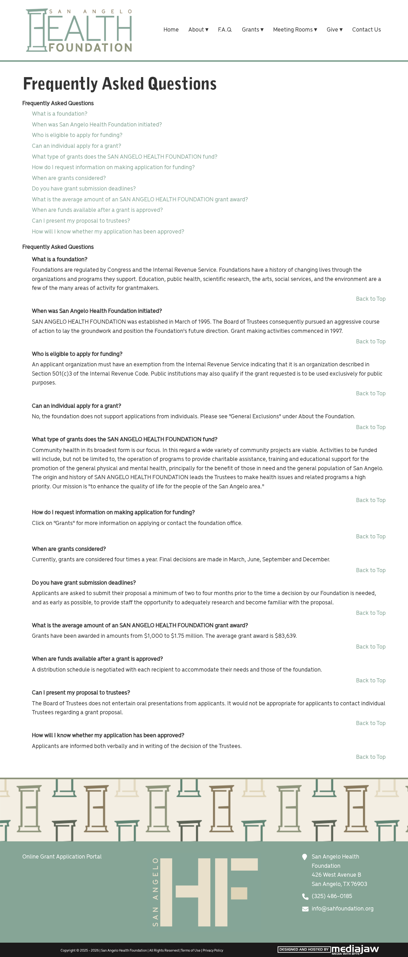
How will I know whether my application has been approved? (108, 232)
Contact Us (366, 30)
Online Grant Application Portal (62, 857)
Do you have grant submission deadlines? (84, 189)
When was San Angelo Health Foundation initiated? (97, 125)
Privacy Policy (213, 951)
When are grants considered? (69, 178)
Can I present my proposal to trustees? (81, 221)
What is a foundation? (59, 114)
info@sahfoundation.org (343, 909)
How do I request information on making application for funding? (113, 167)
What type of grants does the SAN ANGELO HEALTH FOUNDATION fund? (124, 157)
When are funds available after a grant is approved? (97, 210)
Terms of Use (190, 951)
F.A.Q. (225, 30)
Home (171, 30)
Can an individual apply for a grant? (76, 146)
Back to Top (371, 299)
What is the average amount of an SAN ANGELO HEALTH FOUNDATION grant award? (140, 200)
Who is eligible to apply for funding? (77, 135)
